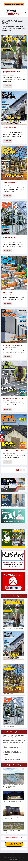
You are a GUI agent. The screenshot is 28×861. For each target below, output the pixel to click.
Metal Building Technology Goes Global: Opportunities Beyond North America (14, 736)
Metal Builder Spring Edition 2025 (13, 398)
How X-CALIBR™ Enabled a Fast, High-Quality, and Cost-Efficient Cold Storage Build (13, 786)
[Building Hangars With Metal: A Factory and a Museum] (13, 826)
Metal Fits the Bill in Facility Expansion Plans (10, 817)
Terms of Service (14, 859)
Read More (7, 86)
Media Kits (6, 857)
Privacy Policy (20, 857)
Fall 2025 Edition (8, 292)
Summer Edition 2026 (9, 128)
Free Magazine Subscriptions (10, 855)
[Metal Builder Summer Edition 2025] (14, 326)
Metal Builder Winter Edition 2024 (13, 451)
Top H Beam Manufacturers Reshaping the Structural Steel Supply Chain (13, 746)
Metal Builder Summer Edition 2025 (14, 345)
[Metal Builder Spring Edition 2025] (14, 378)
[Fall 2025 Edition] (14, 273)
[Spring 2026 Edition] (14, 163)
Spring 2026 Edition (9, 183)
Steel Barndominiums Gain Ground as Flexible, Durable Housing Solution (13, 758)
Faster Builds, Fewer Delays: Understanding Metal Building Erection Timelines (13, 752)
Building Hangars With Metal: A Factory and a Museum (11, 831)
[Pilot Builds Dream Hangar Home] (13, 795)
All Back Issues (12, 75)
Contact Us (13, 857)
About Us (21, 855)
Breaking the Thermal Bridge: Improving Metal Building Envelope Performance (14, 741)
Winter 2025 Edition (9, 237)
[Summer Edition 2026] (14, 108)
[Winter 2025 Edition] (14, 218)
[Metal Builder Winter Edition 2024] (14, 431)
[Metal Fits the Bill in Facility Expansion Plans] (13, 810)
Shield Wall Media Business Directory (11, 72)
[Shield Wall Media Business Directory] (14, 52)
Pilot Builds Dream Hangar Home (12, 801)
